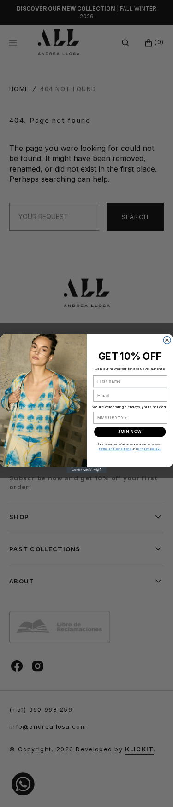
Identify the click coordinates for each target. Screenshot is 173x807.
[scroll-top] (156, 786)
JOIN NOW (130, 432)
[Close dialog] (167, 340)
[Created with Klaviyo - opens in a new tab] (87, 470)
